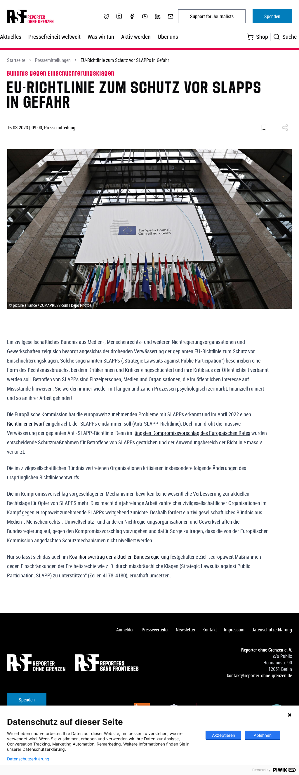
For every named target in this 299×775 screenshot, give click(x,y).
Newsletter (185, 630)
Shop (262, 37)
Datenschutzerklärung (271, 630)
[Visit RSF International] (107, 662)
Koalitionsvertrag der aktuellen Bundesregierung (119, 556)
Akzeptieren (223, 735)
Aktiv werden (136, 37)
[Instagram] (119, 16)
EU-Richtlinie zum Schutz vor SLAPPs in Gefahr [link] (125, 60)
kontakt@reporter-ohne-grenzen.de (259, 675)
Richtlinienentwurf (25, 423)
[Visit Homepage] (36, 662)
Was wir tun (101, 37)
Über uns (168, 37)
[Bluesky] (106, 16)
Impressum (234, 630)
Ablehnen (263, 735)
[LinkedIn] (157, 16)
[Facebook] (132, 16)
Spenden (272, 16)
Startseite (16, 60)
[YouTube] (145, 16)
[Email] (170, 16)
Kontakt (209, 630)
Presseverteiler (155, 630)
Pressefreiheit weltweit (54, 37)
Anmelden (125, 630)
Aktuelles (10, 37)
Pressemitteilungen (53, 60)
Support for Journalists (212, 16)
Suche (289, 37)
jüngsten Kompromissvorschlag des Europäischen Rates (191, 432)
